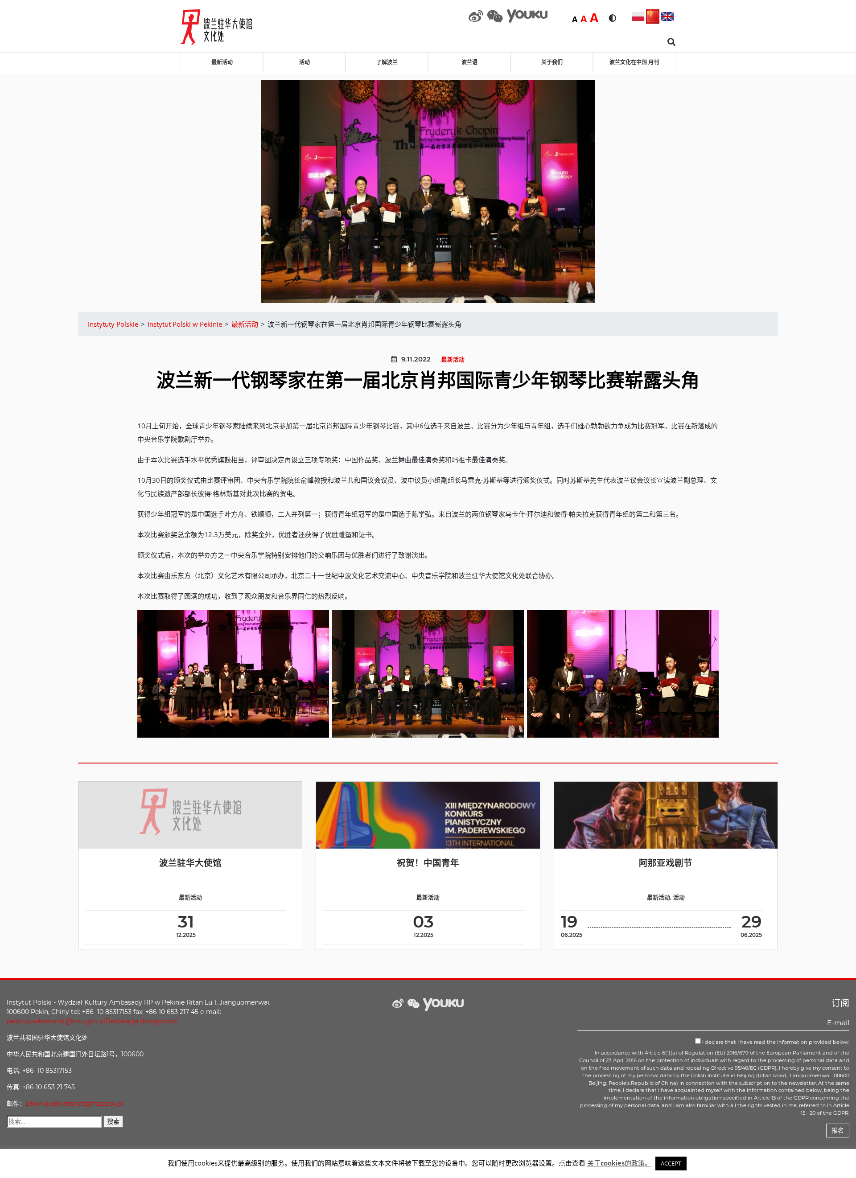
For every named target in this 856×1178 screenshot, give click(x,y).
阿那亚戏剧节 (665, 863)
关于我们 (552, 62)
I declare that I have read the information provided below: (775, 1042)
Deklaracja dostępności (141, 1021)
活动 (304, 62)
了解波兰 (387, 62)
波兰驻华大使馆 (190, 863)
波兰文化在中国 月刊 (634, 62)
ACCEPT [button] (671, 1163)
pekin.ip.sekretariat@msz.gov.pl (56, 1021)
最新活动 (222, 62)
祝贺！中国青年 (428, 863)
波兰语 (469, 62)
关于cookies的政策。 (619, 1162)
